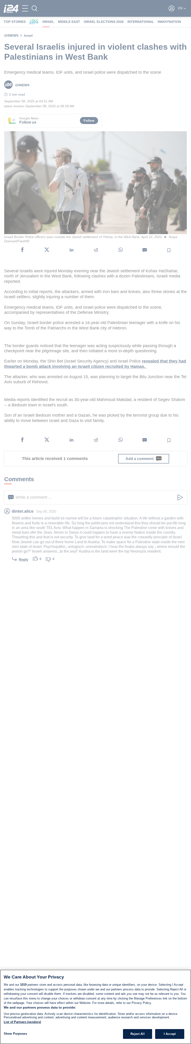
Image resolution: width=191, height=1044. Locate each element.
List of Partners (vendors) (22, 1022)
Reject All (137, 1034)
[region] (95, 1007)
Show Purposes (15, 1033)
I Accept (170, 1034)
